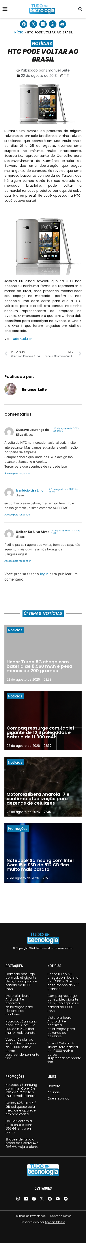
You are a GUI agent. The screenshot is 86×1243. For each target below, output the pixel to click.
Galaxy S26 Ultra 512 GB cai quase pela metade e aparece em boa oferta (21, 1108)
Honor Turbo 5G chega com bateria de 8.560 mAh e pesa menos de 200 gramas (63, 981)
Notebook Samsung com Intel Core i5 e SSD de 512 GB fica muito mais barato (21, 1027)
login (44, 574)
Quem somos (58, 1098)
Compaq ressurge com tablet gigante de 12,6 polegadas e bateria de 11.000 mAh (21, 981)
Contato (53, 1086)
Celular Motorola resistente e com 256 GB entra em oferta (19, 1126)
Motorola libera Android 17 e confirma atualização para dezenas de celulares (19, 1004)
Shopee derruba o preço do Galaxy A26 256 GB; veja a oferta (22, 1143)
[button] (80, 9)
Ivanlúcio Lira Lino (29, 490)
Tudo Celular (21, 338)
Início (18, 32)
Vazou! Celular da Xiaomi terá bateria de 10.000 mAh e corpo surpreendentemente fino (22, 1048)
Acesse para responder (17, 473)
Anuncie (53, 1092)
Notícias (42, 43)
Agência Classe (55, 1222)
